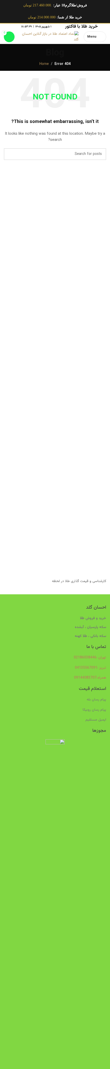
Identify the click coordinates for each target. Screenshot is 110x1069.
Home (44, 64)
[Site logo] (49, 37)
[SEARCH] (10, 154)
